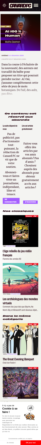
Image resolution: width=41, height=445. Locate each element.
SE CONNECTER (11, 200)
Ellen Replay (6, 294)
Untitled (4, 55)
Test (3, 26)
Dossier (29, 216)
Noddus (5, 397)
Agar (4, 246)
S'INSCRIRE (30, 202)
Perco (5, 354)
